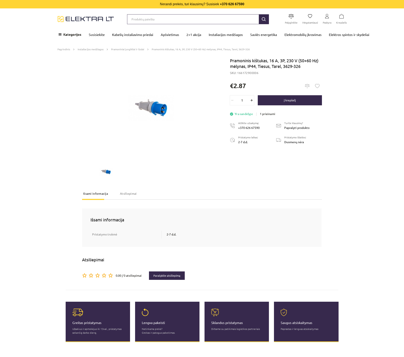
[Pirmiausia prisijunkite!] (317, 86)
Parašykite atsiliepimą (166, 275)
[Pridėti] (251, 100)
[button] (264, 19)
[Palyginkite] (307, 86)
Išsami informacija (95, 193)
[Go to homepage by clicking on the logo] (85, 19)
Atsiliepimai (128, 193)
